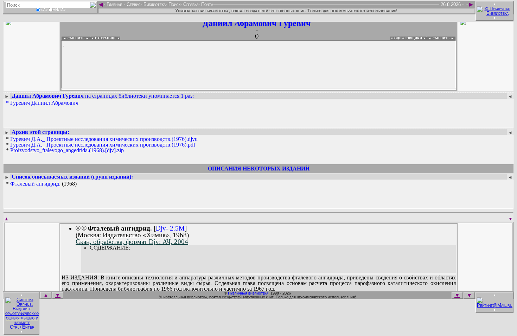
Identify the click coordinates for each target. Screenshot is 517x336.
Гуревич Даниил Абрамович (44, 103)
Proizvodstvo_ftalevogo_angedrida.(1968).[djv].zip (67, 150)
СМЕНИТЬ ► (444, 38)
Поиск (173, 4)
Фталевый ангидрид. (35, 184)
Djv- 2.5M (170, 228)
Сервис (133, 4)
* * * (102, 144)
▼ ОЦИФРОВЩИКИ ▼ (408, 38)
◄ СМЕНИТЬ (73, 38)
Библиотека (154, 4)
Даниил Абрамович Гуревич (257, 23)
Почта (206, 4)
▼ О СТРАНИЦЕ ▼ (105, 38)
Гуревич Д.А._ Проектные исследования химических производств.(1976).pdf (102, 145)
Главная (114, 4)
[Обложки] (485, 87)
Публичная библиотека (248, 293)
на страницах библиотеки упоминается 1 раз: (103, 96)
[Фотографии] (31, 87)
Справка (190, 4)
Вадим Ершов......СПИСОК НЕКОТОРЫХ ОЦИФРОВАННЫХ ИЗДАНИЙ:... (232, 89)
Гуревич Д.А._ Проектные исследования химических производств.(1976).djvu (104, 139)
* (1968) (41, 184)
